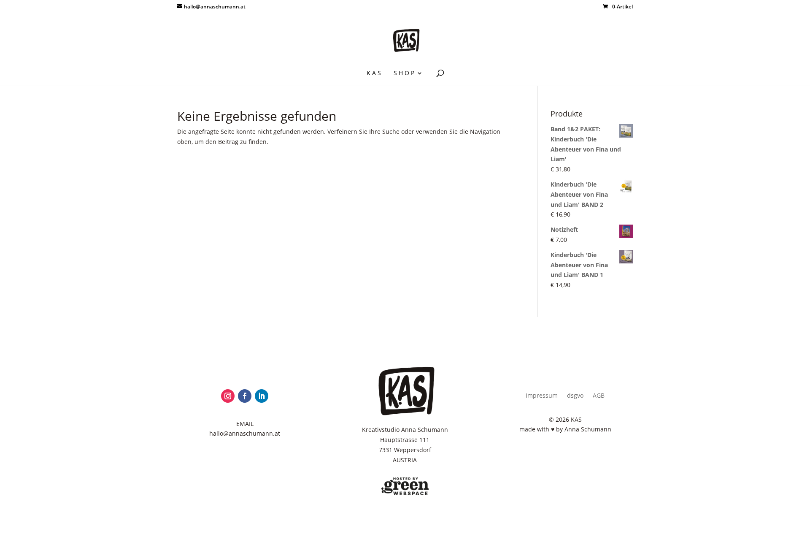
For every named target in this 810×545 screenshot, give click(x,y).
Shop (405, 73)
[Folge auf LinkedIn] (261, 396)
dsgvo (575, 396)
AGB (599, 396)
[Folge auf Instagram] (228, 396)
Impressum (542, 396)
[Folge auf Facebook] (244, 396)
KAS (375, 73)
